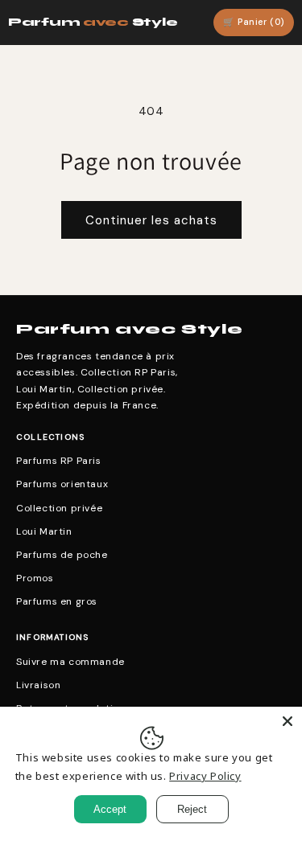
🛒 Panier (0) (253, 21)
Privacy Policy (205, 776)
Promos (35, 578)
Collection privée (59, 508)
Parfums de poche (62, 554)
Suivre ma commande (70, 661)
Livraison (38, 685)
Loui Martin (44, 531)
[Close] (287, 721)
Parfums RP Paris (58, 460)
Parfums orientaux (62, 484)
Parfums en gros (56, 601)
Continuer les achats (151, 220)
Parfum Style (92, 22)
